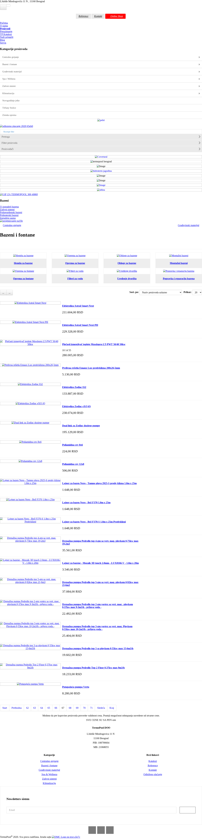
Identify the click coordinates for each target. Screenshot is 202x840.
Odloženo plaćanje (152, 774)
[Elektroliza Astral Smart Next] (30, 302)
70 (84, 708)
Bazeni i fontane (49, 765)
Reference (83, 16)
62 (27, 708)
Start (4, 708)
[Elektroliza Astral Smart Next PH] (30, 322)
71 (91, 708)
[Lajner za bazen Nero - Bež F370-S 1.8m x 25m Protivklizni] (30, 518)
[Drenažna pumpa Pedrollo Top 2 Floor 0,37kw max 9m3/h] (30, 664)
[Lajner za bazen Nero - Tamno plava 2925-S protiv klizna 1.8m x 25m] (30, 480)
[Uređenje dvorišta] (127, 271)
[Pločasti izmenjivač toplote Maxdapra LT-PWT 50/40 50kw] (30, 341)
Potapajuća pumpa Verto (75, 687)
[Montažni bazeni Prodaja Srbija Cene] (178, 255)
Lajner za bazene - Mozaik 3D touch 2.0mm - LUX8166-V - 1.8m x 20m (100, 563)
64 (41, 708)
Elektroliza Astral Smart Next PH (80, 325)
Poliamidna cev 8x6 (72, 444)
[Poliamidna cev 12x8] (30, 461)
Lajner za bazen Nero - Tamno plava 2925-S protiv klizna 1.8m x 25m (99, 483)
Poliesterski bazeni (9, 215)
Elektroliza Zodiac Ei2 (74, 387)
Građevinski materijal (188, 225)
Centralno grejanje (12, 225)
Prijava (187, 810)
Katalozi (153, 761)
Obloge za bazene (127, 263)
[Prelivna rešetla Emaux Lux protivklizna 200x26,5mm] (30, 365)
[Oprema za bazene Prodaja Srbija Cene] (75, 255)
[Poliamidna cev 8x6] (30, 441)
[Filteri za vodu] (75, 271)
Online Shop (116, 16)
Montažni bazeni (179, 263)
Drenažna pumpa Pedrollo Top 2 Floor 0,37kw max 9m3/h (93, 667)
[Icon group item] (92, 830)
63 (34, 708)
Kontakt (98, 16)
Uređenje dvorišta (127, 278)
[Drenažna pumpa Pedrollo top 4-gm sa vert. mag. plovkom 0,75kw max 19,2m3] (30, 538)
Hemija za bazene (23, 263)
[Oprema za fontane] (23, 271)
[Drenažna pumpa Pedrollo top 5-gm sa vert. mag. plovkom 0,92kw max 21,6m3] (30, 579)
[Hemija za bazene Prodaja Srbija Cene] (23, 255)
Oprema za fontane (23, 278)
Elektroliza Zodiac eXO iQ (76, 406)
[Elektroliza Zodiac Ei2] (30, 384)
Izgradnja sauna (8, 218)
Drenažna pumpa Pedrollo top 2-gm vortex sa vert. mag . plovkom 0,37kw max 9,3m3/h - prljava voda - (97, 605)
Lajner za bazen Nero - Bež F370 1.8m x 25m (86, 502)
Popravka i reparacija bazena (179, 278)
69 (77, 708)
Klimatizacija (49, 783)
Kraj (112, 708)
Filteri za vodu (75, 278)
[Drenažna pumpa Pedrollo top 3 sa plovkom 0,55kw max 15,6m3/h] (30, 645)
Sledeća (101, 708)
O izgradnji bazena (9, 206)
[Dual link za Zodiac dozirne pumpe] (30, 422)
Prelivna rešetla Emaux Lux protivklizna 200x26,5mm (91, 368)
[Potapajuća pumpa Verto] (30, 684)
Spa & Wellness (49, 774)
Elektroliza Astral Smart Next (78, 305)
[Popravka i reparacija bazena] (178, 271)
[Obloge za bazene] (127, 255)
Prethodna (17, 708)
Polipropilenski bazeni (11, 212)
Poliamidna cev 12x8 (73, 464)
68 (70, 708)
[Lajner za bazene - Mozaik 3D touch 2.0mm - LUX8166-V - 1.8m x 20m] (30, 560)
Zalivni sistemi (7, 209)
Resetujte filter (8, 132)
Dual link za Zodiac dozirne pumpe (81, 425)
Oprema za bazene (75, 263)
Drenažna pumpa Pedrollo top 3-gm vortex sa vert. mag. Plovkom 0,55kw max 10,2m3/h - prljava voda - (97, 628)
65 (49, 708)
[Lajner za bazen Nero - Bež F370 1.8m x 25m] (30, 499)
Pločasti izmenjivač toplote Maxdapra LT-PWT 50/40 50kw (93, 344)
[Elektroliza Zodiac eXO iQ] (30, 403)
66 (56, 708)
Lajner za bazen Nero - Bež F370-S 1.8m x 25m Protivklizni (94, 521)
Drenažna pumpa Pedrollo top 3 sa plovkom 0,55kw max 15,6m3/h (97, 648)
